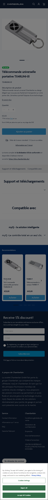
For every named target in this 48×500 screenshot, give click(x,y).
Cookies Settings (24, 480)
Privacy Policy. (36, 475)
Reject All (24, 488)
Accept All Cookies (23, 495)
